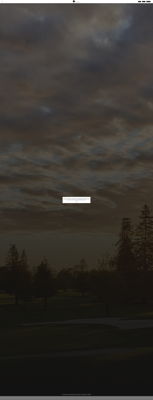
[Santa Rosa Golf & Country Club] (76, 1)
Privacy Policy (80, 198)
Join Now (139, 1)
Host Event (143, 1)
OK (76, 201)
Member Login (148, 1)
